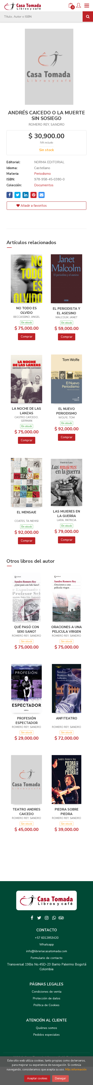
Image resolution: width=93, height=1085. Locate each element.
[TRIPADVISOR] (61, 918)
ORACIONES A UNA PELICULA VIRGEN (66, 629)
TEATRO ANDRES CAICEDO (26, 811)
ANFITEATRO (66, 718)
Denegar (60, 1078)
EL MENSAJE (26, 512)
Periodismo (42, 173)
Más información (76, 1070)
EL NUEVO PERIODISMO (66, 411)
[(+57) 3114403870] (54, 918)
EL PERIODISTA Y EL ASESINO (66, 310)
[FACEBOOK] (32, 918)
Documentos (43, 185)
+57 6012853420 (46, 938)
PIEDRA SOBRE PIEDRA (67, 811)
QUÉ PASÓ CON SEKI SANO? (26, 629)
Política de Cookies (46, 1005)
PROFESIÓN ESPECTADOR (27, 720)
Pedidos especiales (46, 1035)
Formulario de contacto (47, 958)
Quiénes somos (46, 1028)
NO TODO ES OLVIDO (26, 310)
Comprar (26, 336)
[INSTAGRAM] (46, 918)
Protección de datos (46, 998)
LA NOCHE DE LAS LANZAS (26, 410)
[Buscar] (88, 16)
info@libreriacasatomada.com (46, 951)
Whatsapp (46, 944)
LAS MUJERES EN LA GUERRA (66, 513)
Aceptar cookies (37, 1078)
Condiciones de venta (46, 992)
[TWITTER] (39, 918)
